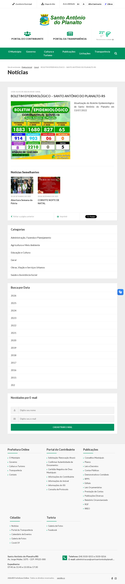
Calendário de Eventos (21, 534)
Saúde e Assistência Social (24, 275)
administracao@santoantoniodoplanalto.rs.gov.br (99, 559)
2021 (13, 332)
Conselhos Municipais (94, 458)
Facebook (52, 530)
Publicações (68, 51)
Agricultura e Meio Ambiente (25, 245)
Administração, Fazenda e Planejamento (31, 237)
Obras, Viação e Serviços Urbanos (28, 267)
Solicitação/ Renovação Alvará (61, 458)
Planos (88, 462)
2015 (13, 377)
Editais (88, 483)
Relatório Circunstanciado (96, 500)
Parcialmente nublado (104, 39)
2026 (13, 295)
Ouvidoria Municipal (23, 4)
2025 (13, 303)
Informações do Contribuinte (61, 477)
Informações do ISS (56, 485)
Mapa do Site (50, 4)
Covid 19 (15, 543)
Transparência (102, 51)
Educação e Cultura (20, 252)
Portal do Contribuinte (27, 38)
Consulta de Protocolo (58, 489)
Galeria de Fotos (18, 538)
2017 (13, 362)
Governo (31, 51)
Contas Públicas (92, 470)
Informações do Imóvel (58, 481)
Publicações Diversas (94, 496)
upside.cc (61, 578)
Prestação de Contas (94, 491)
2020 (13, 340)
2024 (13, 310)
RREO (87, 508)
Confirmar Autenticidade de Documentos (60, 463)
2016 (13, 370)
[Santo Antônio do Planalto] (62, 20)
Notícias (15, 526)
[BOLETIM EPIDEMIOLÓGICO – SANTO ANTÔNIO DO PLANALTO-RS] (40, 130)
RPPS (87, 479)
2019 (13, 347)
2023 (13, 318)
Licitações (84, 53)
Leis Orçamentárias (93, 487)
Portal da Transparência (70, 38)
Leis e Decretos (91, 466)
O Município (14, 51)
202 (13, 385)
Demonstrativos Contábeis (97, 474)
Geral (36, 67)
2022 (13, 325)
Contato (13, 474)
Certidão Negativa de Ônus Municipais (59, 471)
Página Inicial (27, 67)
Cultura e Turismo (48, 53)
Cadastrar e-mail (62, 427)
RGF (87, 504)
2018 (13, 355)
